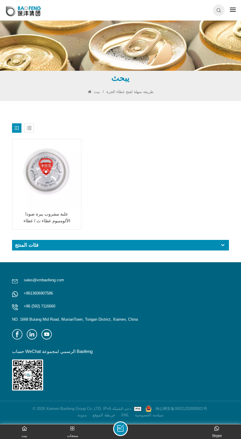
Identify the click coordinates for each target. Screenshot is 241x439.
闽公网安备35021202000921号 (181, 408)
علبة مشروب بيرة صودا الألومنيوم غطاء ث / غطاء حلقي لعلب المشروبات (47, 217)
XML (125, 415)
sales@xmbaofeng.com (44, 280)
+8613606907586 (38, 293)
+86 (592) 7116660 (39, 306)
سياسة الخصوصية (149, 415)
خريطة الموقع (104, 415)
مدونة (82, 415)
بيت (97, 92)
